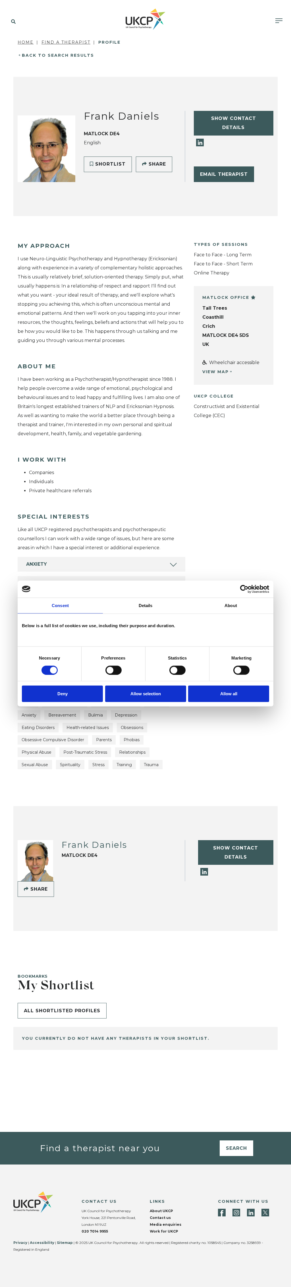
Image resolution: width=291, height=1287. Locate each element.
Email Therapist (224, 174)
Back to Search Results (58, 55)
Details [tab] (146, 605)
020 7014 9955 (95, 1231)
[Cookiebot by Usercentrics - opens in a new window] (244, 589)
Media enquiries (165, 1224)
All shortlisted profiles (62, 1010)
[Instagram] (236, 1213)
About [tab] (231, 605)
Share (156, 164)
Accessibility (42, 1242)
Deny (62, 693)
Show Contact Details (233, 123)
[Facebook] (222, 1213)
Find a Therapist (65, 42)
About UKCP (161, 1211)
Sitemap (65, 1242)
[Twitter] (265, 1213)
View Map (215, 371)
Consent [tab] (60, 605)
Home (26, 42)
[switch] (113, 670)
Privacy (20, 1242)
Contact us (160, 1218)
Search (236, 1148)
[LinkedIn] (200, 142)
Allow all (228, 693)
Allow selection (145, 693)
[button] (12, 21)
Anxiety (36, 564)
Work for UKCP (164, 1231)
